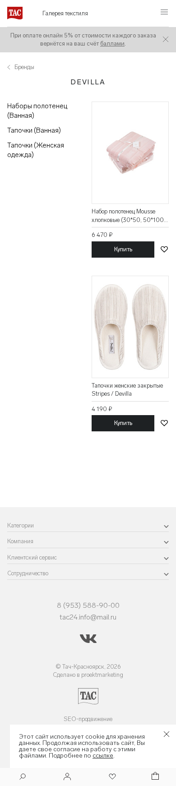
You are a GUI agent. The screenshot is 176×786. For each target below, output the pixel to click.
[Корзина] (154, 777)
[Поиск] (22, 778)
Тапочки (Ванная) (34, 130)
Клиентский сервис (32, 557)
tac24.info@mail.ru (88, 617)
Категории (20, 525)
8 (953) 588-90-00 (88, 605)
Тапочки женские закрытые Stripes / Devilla (127, 389)
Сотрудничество (27, 573)
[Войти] (67, 777)
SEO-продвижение (88, 719)
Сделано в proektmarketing (88, 674)
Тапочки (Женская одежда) (35, 150)
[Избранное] (111, 777)
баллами (112, 43)
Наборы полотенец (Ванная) (37, 111)
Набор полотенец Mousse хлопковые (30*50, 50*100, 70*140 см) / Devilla (128, 216)
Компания (20, 541)
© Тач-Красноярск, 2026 (88, 666)
